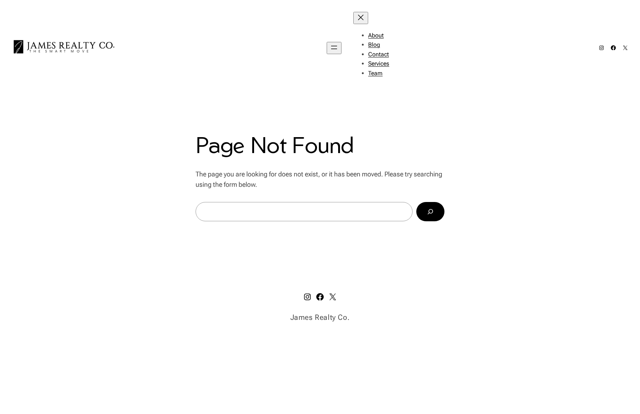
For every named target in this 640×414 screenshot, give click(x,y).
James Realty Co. (320, 317)
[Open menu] (334, 48)
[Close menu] (360, 18)
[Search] (430, 211)
